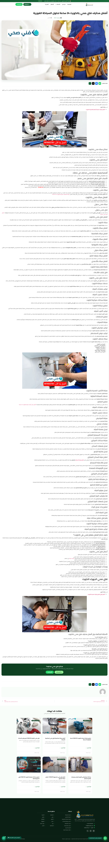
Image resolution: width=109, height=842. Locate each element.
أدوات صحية (71, 558)
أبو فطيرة (51, 825)
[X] (93, 83)
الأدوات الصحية (68, 827)
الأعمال (52, 4)
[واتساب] (99, 83)
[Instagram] (93, 831)
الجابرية (43, 815)
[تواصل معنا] (4, 838)
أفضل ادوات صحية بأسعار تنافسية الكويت (95, 109)
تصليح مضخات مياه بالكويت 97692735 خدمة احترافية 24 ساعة (80, 738)
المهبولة (42, 821)
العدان (43, 825)
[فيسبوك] (96, 83)
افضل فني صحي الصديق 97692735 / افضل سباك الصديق (55, 777)
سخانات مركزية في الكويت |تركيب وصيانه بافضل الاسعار (81, 777)
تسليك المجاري (68, 817)
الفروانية (42, 819)
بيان (52, 823)
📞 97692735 (40, 1)
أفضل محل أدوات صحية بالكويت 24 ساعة (27, 405)
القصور (52, 819)
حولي (52, 817)
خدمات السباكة (68, 815)
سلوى (43, 817)
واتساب (19, 4)
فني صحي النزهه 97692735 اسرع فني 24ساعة (28, 738)
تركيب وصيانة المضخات (66, 821)
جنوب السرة (42, 823)
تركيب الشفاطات (68, 823)
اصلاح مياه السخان (79, 460)
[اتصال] (87, 831)
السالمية (51, 815)
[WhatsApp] (90, 831)
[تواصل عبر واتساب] (105, 838)
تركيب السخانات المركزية (66, 819)
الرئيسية (69, 4)
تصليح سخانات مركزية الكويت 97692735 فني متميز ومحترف (28, 777)
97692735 (27, 4)
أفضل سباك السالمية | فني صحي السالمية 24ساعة (55, 738)
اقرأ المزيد (89, 748)
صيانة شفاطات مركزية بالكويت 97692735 (60, 194)
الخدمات (58, 4)
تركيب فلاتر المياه (67, 825)
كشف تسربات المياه (67, 830)
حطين (52, 821)
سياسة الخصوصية (22, 838)
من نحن (63, 4)
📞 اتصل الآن (59, 672)
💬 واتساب (49, 672)
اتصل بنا (47, 4)
